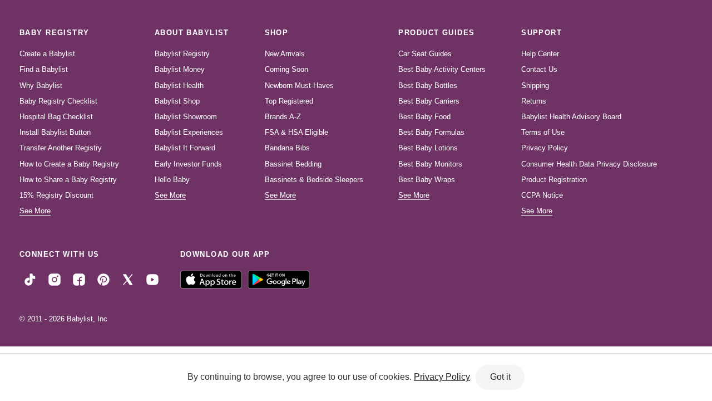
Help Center (540, 54)
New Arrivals (285, 54)
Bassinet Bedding (293, 164)
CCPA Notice (542, 195)
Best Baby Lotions (428, 148)
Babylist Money (180, 69)
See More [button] (35, 211)
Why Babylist (40, 85)
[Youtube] (152, 279)
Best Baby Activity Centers (442, 69)
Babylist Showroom (186, 117)
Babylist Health (179, 85)
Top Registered (289, 101)
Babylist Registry (182, 54)
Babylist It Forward (185, 148)
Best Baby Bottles (427, 85)
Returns (533, 101)
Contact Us (539, 69)
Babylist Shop (177, 101)
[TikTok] (30, 279)
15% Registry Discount (56, 195)
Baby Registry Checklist (58, 101)
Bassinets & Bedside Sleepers (314, 179)
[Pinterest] (103, 279)
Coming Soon (286, 69)
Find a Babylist (43, 69)
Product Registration (554, 179)
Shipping (535, 85)
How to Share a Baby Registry (68, 179)
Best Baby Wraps (426, 179)
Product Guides (436, 32)
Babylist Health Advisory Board (571, 117)
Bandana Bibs (287, 148)
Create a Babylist (47, 54)
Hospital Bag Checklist (56, 117)
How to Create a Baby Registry (69, 164)
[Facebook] (79, 279)
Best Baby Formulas (431, 132)
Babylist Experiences (189, 132)
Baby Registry (54, 32)
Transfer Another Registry (60, 148)
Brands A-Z (283, 117)
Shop (277, 32)
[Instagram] (54, 279)
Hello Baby (172, 179)
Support (541, 32)
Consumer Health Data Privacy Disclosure (589, 164)
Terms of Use (543, 132)
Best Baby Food (424, 117)
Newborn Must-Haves (299, 85)
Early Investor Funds (188, 164)
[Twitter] (128, 279)
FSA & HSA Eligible (296, 132)
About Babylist (192, 32)
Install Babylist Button (55, 132)
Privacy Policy (544, 148)
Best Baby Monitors (430, 164)
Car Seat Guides (425, 54)
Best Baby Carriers (428, 101)
